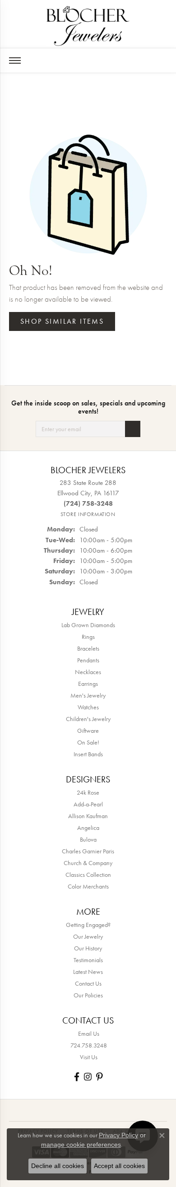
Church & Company (88, 863)
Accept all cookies (119, 1165)
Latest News (88, 972)
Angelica (88, 828)
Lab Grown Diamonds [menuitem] (88, 625)
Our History (88, 948)
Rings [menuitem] (88, 637)
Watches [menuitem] (88, 707)
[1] (132, 429)
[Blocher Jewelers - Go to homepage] (88, 24)
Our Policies (88, 995)
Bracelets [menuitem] (88, 648)
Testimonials (88, 960)
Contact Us (88, 983)
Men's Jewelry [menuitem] (88, 695)
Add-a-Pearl (88, 804)
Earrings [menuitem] (88, 684)
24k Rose (88, 792)
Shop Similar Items (62, 321)
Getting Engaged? (88, 925)
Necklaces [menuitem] (88, 672)
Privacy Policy (118, 1135)
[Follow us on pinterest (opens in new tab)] (99, 1076)
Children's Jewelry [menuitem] (88, 719)
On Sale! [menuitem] (88, 742)
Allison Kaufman (88, 816)
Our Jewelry (88, 936)
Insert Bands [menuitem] (88, 754)
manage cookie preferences (81, 1144)
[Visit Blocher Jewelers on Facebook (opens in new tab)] (76, 1076)
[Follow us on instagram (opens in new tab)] (88, 1076)
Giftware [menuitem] (88, 730)
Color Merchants (88, 886)
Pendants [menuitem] (88, 660)
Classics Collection (88, 874)
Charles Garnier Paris (88, 851)
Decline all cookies (57, 1165)
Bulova (88, 839)
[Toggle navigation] (15, 60)
